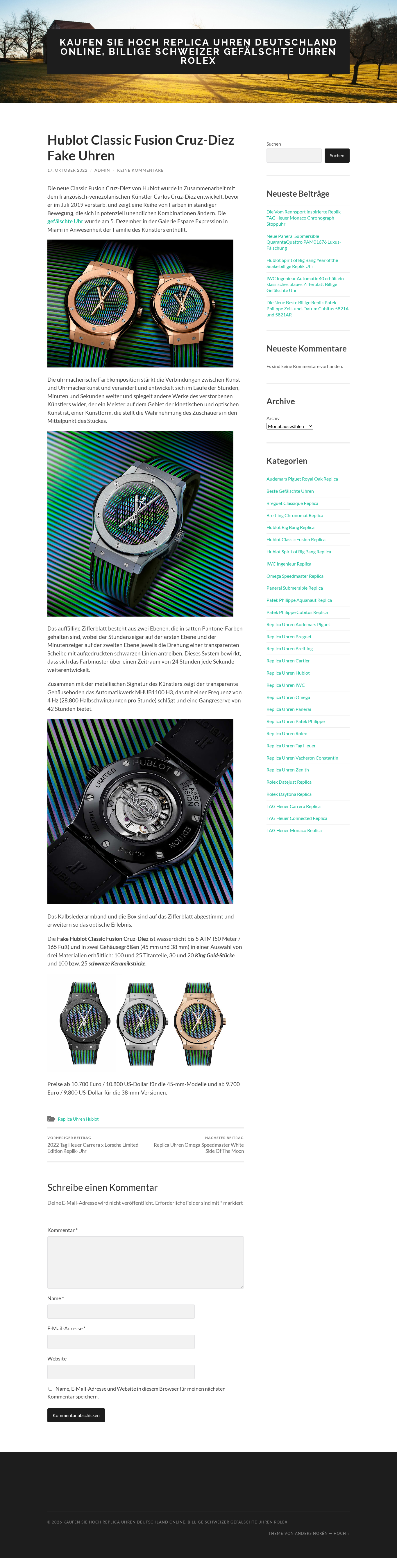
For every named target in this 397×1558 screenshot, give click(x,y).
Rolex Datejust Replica (289, 782)
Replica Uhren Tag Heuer (291, 745)
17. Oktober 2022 (67, 170)
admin (102, 170)
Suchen (274, 143)
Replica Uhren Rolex (287, 733)
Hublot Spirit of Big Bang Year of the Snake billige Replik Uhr (302, 263)
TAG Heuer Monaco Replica (294, 830)
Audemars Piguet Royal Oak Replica (302, 478)
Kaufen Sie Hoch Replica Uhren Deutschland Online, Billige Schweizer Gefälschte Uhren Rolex (198, 51)
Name (55, 1298)
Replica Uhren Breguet (289, 636)
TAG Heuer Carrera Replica (294, 806)
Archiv (273, 418)
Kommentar (62, 1230)
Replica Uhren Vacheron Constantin (302, 757)
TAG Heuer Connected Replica (297, 818)
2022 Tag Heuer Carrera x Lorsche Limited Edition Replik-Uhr (93, 1144)
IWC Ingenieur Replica (289, 563)
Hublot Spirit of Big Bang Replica (299, 551)
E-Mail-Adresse (66, 1328)
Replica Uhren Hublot (78, 1119)
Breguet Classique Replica (292, 503)
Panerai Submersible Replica (295, 587)
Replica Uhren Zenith (288, 769)
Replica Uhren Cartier (288, 660)
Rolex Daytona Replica (289, 794)
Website (57, 1358)
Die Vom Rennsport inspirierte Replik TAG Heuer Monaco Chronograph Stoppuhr (304, 218)
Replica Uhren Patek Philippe (296, 721)
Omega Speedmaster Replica (295, 576)
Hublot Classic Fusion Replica (296, 539)
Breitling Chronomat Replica (295, 515)
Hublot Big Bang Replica (290, 527)
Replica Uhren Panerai (289, 709)
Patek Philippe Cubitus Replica (297, 612)
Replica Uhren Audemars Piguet (298, 624)
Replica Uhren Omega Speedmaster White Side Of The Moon (199, 1144)
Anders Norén (311, 1533)
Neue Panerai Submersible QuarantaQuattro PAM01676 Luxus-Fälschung (304, 242)
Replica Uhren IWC (286, 685)
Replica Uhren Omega (288, 697)
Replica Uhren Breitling (290, 648)
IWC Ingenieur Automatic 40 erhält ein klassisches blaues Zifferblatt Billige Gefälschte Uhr (305, 284)
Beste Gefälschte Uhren (290, 491)
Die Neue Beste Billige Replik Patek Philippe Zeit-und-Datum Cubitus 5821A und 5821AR (308, 308)
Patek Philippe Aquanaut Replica (299, 600)
